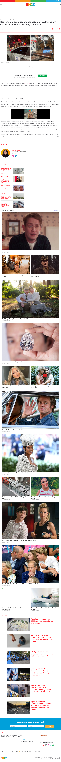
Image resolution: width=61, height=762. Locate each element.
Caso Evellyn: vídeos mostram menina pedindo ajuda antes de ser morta (6, 187)
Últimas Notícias (6, 19)
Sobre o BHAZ (5, 751)
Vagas (22, 741)
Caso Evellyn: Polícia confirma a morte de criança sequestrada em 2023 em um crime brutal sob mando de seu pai (6, 179)
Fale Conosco (15, 751)
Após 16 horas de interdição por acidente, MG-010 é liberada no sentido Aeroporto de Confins (41, 706)
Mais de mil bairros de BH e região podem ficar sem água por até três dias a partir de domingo (6, 171)
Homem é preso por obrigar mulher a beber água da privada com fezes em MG (42, 638)
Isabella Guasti (6, 28)
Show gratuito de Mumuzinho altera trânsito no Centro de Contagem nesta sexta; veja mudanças (42, 672)
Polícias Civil (27, 83)
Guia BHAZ (18, 736)
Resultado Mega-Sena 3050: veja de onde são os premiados (42, 621)
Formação (25, 741)
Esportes (23, 733)
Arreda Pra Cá (8, 736)
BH (12, 19)
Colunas (23, 739)
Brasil (16, 735)
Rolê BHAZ (5, 736)
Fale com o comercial (26, 751)
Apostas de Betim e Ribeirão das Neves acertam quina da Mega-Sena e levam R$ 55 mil (41, 688)
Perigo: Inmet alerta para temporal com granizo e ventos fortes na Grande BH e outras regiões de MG (6, 196)
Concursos (30, 741)
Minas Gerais (13, 736)
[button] (52, 29)
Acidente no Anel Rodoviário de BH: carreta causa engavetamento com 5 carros (6, 204)
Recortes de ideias (46, 733)
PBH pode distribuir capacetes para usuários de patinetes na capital (42, 654)
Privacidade (37, 751)
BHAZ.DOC (43, 735)
